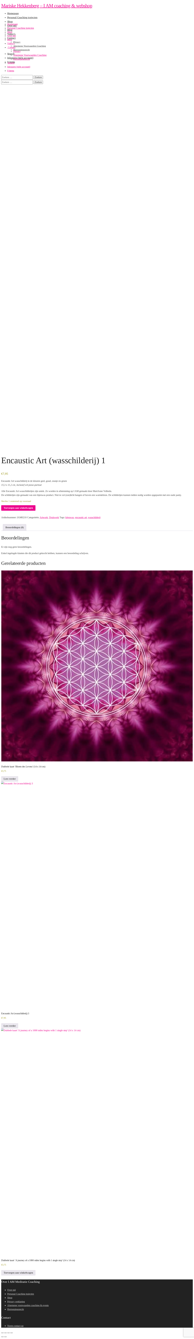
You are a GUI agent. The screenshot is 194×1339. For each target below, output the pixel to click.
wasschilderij (94, 517)
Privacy (17, 51)
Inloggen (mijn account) (18, 66)
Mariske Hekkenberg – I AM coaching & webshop (46, 5)
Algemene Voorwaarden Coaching (30, 55)
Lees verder (10, 779)
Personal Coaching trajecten (20, 28)
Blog (9, 39)
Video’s (11, 43)
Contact (11, 47)
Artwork (44, 517)
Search (10, 63)
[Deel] (8, 1332)
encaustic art (81, 517)
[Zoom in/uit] (2, 1332)
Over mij (11, 35)
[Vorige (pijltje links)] (2, 1336)
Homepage (12, 24)
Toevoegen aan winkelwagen (18, 508)
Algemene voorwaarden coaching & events (28, 1305)
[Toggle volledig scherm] (5, 1332)
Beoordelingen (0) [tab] (14, 527)
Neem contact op (15, 1325)
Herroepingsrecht (21, 59)
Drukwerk (54, 517)
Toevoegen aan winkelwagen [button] (18, 1272)
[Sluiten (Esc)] (11, 1332)
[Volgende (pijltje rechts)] (5, 1336)
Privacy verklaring (16, 1301)
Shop (9, 32)
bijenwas (69, 517)
